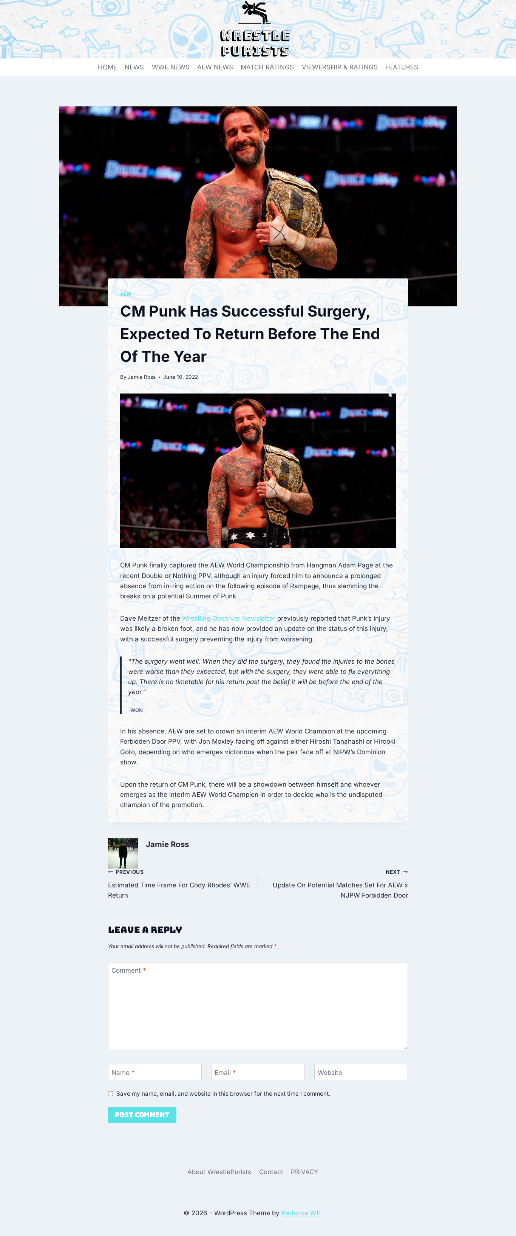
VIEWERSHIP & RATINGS (340, 67)
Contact (271, 1172)
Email (225, 1072)
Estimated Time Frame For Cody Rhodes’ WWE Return (179, 884)
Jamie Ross (142, 377)
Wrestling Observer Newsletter (228, 618)
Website (330, 1072)
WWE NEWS (171, 67)
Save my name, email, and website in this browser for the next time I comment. (223, 1093)
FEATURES (401, 67)
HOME (107, 67)
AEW (125, 294)
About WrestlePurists (219, 1172)
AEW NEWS (215, 67)
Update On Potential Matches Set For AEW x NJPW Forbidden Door (340, 884)
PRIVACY (304, 1172)
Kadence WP (301, 1213)
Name (123, 1072)
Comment (128, 970)
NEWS (134, 67)
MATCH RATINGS (267, 67)
